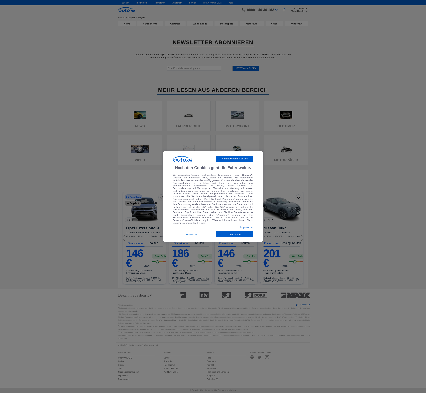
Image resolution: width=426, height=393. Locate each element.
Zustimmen (235, 234)
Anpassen (191, 234)
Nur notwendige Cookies (235, 158)
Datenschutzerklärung (193, 223)
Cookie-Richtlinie (191, 220)
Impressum (246, 227)
